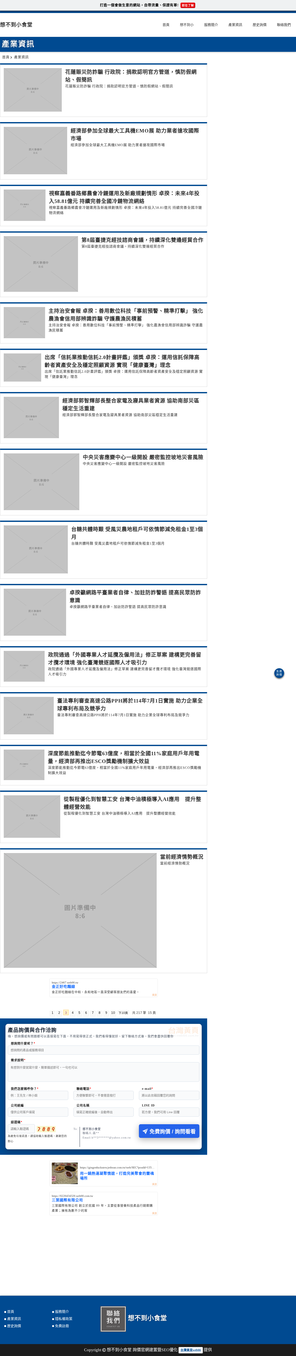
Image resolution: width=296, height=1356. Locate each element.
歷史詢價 (260, 25)
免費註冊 (62, 1326)
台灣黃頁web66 (191, 1350)
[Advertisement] (103, 1248)
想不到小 (187, 25)
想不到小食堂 (16, 25)
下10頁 (123, 1012)
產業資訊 (235, 25)
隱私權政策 (63, 1319)
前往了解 (188, 5)
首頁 (166, 25)
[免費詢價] (279, 673)
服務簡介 (211, 25)
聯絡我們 (284, 25)
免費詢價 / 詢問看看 (173, 1131)
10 (113, 1013)
